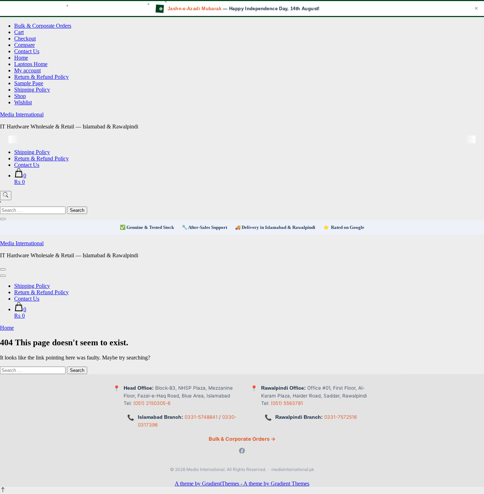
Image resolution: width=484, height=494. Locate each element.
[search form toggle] (5, 195)
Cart (19, 32)
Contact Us (26, 51)
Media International (22, 114)
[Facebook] (242, 451)
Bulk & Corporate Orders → (242, 439)
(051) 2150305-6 (151, 403)
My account (27, 70)
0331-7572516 (340, 417)
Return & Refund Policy (41, 77)
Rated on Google (347, 227)
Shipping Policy (32, 90)
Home (21, 58)
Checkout (25, 38)
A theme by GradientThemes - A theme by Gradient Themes (242, 484)
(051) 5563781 (287, 403)
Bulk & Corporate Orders (42, 26)
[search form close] (3, 219)
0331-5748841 (201, 417)
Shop (20, 96)
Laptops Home (30, 64)
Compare (24, 45)
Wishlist (23, 102)
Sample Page (28, 83)
